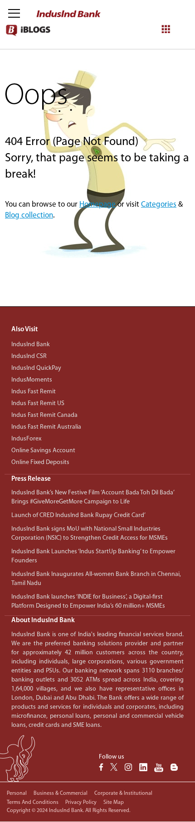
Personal (17, 793)
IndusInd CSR (29, 356)
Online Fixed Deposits (40, 462)
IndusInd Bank (30, 344)
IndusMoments (31, 380)
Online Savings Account (43, 450)
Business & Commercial (61, 793)
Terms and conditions (32, 802)
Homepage (97, 204)
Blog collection (29, 215)
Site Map (113, 802)
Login (122, 69)
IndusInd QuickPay (36, 368)
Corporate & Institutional (123, 793)
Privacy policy (81, 802)
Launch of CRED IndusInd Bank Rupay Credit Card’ (78, 515)
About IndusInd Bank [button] (43, 620)
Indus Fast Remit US (37, 403)
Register (154, 69)
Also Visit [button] (24, 329)
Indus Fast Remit (33, 391)
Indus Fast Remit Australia (46, 427)
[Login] (170, 14)
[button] (97, 479)
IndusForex (26, 438)
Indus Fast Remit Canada (44, 415)
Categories (158, 204)
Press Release (31, 479)
